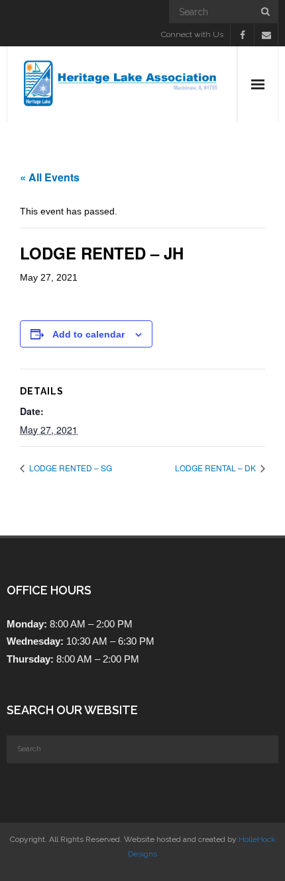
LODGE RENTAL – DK (216, 467)
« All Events (50, 177)
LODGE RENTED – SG (69, 467)
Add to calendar (88, 334)
